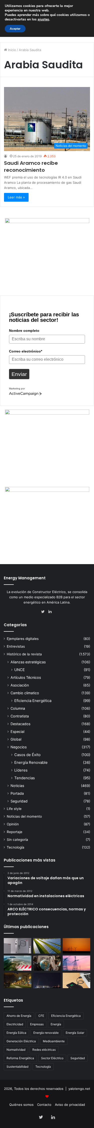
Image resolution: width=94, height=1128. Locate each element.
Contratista (20, 716)
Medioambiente (54, 1041)
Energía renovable (46, 1033)
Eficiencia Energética (32, 700)
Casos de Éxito (27, 754)
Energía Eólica (16, 1033)
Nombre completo (24, 331)
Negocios (19, 747)
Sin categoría (17, 840)
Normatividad (16, 1049)
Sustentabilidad (17, 1066)
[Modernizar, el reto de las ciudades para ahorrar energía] (17, 980)
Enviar (19, 374)
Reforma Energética (20, 1058)
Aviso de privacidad (70, 1105)
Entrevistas (16, 646)
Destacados (20, 724)
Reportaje (14, 832)
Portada (17, 793)
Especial (17, 731)
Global (16, 739)
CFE (41, 1016)
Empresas (37, 1024)
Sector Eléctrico (52, 1058)
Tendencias (24, 778)
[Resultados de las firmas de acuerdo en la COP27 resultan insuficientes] (47, 963)
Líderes (21, 770)
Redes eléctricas (44, 1049)
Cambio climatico (25, 693)
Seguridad (19, 801)
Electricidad (15, 1024)
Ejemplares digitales (23, 639)
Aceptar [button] (15, 29)
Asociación (20, 685)
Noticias (17, 785)
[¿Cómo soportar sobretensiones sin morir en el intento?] (47, 980)
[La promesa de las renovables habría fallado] (47, 946)
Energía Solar (75, 1033)
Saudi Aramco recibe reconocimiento (31, 167)
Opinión (13, 824)
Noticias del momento (24, 816)
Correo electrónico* (25, 351)
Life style (14, 809)
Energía (56, 1024)
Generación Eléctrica (21, 1041)
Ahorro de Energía (19, 1016)
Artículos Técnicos (26, 677)
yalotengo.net (79, 1089)
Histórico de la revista (24, 654)
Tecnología (15, 847)
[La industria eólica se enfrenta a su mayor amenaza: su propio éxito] (76, 946)
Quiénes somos (21, 1105)
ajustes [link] (43, 19)
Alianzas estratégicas (28, 662)
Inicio (11, 50)
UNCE (19, 669)
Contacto (44, 1105)
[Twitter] (44, 612)
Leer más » (16, 197)
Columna (18, 708)
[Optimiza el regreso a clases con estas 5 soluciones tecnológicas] (76, 980)
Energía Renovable (31, 762)
